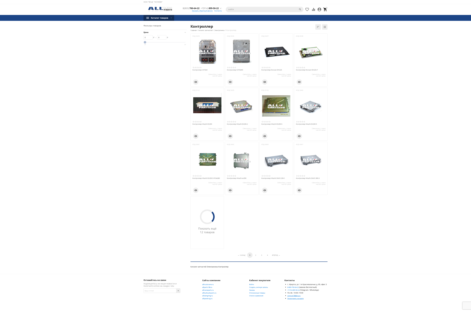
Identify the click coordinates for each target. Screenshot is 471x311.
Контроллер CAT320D (235, 70)
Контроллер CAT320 (199, 70)
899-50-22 (210, 8)
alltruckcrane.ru (208, 284)
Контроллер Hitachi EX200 (202, 124)
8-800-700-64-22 (293, 287)
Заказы (252, 290)
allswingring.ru (207, 296)
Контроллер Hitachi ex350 (236, 178)
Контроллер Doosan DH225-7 (307, 70)
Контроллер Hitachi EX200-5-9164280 (206, 178)
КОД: (194, 36)
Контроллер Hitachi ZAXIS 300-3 (308, 178)
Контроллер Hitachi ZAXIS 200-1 (273, 178)
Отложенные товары (257, 293)
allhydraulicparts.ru (209, 293)
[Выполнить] (178, 291)
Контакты (218, 11)
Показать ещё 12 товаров (207, 230)
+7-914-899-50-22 (293, 290)
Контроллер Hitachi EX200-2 (237, 124)
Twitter (191, 299)
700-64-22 (191, 8)
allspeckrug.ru (207, 298)
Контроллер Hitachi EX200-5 (271, 124)
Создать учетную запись (258, 287)
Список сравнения (256, 296)
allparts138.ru (207, 287)
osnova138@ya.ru (294, 296)
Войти (251, 284)
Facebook (178, 299)
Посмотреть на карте (295, 298)
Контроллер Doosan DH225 (271, 70)
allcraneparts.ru (208, 290)
